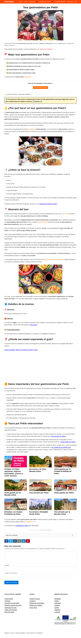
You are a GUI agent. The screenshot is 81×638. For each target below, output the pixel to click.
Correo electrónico (11, 573)
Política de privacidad (36, 603)
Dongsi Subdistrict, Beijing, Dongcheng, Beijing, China (21, 350)
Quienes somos (34, 598)
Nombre (7, 565)
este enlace (33, 325)
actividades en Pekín (22, 525)
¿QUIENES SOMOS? (60, 1)
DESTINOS (32, 1)
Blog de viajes (9, 612)
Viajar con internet (11, 610)
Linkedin (57, 612)
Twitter (56, 601)
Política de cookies (35, 605)
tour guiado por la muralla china (61, 447)
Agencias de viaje (11, 607)
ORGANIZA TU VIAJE (44, 1)
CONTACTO (70, 1)
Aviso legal (33, 607)
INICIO (21, 1)
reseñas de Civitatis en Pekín (48, 204)
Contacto (32, 601)
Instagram (57, 603)
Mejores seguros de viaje (13, 605)
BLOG (26, 1)
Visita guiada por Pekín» (68, 442)
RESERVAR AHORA (40, 87)
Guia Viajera (9, 598)
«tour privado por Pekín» (58, 436)
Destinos (8, 601)
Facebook (57, 598)
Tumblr (56, 607)
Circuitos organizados (12, 603)
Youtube (57, 605)
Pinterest (57, 610)
